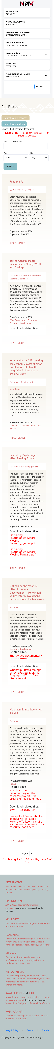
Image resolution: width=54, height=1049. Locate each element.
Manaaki (11, 953)
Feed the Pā (16, 181)
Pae (5, 153)
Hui (31, 993)
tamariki (25, 425)
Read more (17, 243)
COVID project (16, 189)
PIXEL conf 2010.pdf (22, 810)
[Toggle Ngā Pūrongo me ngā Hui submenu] (45, 75)
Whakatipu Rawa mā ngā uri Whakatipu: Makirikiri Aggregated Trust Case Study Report (25, 674)
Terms (30, 1030)
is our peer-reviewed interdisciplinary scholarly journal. (27, 889)
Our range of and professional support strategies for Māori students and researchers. (25, 960)
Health (13, 428)
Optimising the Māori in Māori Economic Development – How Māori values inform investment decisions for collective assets (27, 592)
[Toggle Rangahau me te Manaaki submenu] (45, 33)
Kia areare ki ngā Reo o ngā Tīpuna (26, 711)
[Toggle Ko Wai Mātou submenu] (45, 12)
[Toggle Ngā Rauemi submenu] (45, 65)
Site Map (46, 1030)
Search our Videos (14, 124)
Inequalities (35, 425)
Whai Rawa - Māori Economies (24, 320)
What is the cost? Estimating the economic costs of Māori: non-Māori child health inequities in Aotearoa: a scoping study (26, 367)
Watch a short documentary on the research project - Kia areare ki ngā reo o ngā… (26, 794)
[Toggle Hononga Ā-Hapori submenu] (45, 44)
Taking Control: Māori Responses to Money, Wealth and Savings (26, 264)
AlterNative (14, 882)
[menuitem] (24, 12)
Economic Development (21, 323)
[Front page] (27, 4)
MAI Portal (13, 919)
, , (13, 997)
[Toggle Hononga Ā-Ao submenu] (45, 54)
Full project (29, 189)
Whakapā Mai (14, 1011)
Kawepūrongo (15, 993)
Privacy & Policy (11, 1030)
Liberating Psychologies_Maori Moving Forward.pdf (22, 551)
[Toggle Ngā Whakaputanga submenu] (45, 23)
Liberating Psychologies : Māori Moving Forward (24, 456)
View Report (16, 389)
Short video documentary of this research (26, 657)
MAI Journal (14, 901)
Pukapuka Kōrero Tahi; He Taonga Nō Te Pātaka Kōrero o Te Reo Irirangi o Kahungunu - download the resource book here (27, 821)
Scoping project (28, 382)
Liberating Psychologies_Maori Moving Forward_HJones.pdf (22, 539)
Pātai (31, 153)
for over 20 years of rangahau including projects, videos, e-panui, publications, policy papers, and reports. (28, 941)
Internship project (29, 466)
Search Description (13, 141)
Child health (15, 425)
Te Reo (13, 783)
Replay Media (15, 971)
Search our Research (15, 118)
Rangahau (12, 935)
